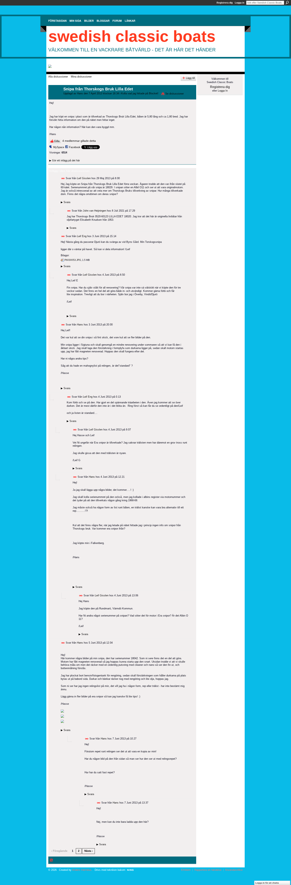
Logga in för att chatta (267, 883)
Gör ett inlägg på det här (64, 160)
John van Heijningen (94, 210)
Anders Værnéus (81, 869)
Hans (80, 93)
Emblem (186, 869)
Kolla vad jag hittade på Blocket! (139, 93)
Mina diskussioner (81, 76)
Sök (287, 2)
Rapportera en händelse (208, 869)
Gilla (57, 141)
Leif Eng (82, 236)
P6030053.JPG (73, 260)
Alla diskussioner (58, 76)
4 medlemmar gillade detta (79, 140)
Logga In (223, 90)
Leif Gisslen (84, 178)
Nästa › (88, 850)
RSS (51, 860)
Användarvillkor (234, 869)
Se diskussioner (174, 93)
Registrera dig (225, 2)
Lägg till (190, 78)
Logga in (239, 2)
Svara (65, 202)
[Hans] (54, 97)
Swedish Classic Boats (132, 36)
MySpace (58, 147)
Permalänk (63, 178)
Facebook (74, 147)
